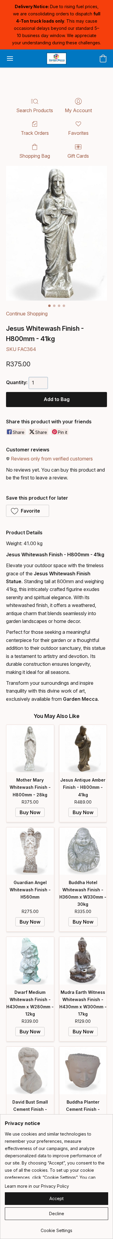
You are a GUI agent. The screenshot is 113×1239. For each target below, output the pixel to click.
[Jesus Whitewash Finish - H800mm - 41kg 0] (56, 233)
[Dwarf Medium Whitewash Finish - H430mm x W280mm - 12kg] (30, 961)
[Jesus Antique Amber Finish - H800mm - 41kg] (83, 749)
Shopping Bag (34, 156)
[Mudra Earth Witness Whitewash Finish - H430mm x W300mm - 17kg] (83, 961)
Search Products (34, 110)
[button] (56, 58)
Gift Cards (78, 156)
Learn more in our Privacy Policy (37, 1186)
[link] (56, 1228)
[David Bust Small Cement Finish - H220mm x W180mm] (30, 1070)
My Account (78, 110)
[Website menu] (10, 58)
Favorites (78, 133)
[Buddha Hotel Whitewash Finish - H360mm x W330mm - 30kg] (83, 851)
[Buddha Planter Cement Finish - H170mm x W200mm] (83, 1070)
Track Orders (35, 133)
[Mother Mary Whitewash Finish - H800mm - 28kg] (30, 749)
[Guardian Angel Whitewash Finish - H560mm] (30, 851)
